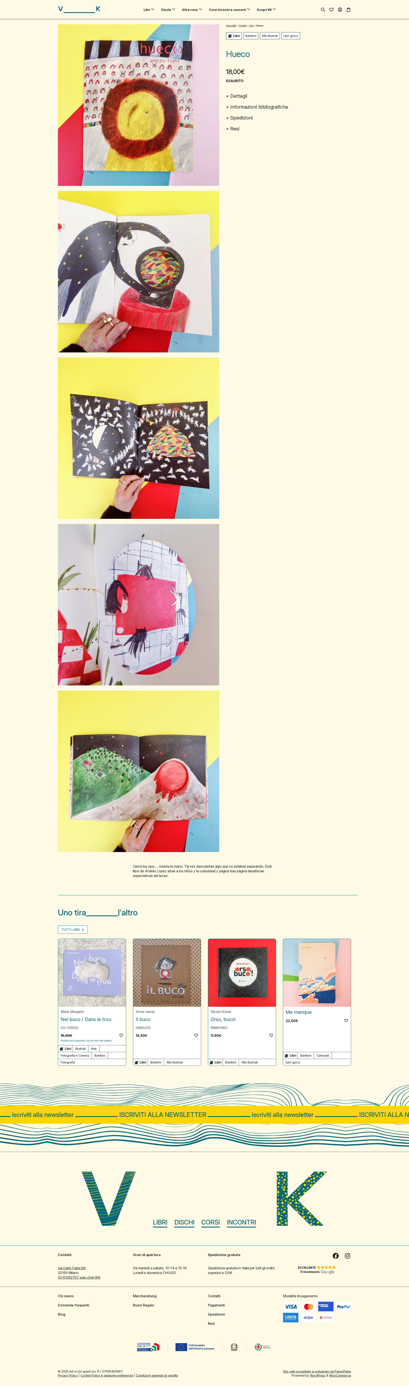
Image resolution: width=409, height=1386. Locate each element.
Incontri (241, 1222)
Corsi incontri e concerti (227, 10)
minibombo (219, 1028)
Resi (234, 128)
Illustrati (80, 1048)
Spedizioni (241, 118)
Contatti (214, 1296)
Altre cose (190, 10)
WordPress (317, 1375)
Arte (94, 1048)
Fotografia (68, 1062)
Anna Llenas (145, 1011)
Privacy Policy (68, 1375)
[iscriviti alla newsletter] (204, 1115)
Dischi (166, 10)
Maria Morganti (72, 1011)
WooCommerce (340, 1375)
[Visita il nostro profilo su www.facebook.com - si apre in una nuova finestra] (335, 1255)
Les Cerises (70, 1028)
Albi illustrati (270, 36)
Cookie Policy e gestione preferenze (107, 1375)
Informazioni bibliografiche (259, 107)
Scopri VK (264, 10)
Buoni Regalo (143, 1305)
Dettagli (238, 96)
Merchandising (145, 1296)
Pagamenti (216, 1305)
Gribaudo (143, 1028)
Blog (61, 1314)
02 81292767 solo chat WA (79, 1277)
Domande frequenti (73, 1305)
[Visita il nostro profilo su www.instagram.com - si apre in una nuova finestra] (347, 1255)
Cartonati (323, 1055)
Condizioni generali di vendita (157, 1375)
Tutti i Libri (71, 929)
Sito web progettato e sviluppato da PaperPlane (317, 1371)
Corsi (210, 1222)
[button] (121, 1035)
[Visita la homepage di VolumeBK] (79, 9)
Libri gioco (291, 36)
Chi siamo (66, 1296)
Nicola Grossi (221, 1011)
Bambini (250, 36)
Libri (147, 10)
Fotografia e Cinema (75, 1055)
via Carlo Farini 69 (72, 1268)
